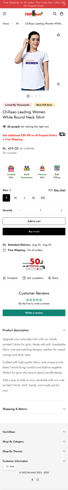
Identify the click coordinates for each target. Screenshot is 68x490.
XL (33, 198)
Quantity (7, 210)
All (17, 23)
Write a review (34, 313)
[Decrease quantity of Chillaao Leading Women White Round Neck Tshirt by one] (19, 210)
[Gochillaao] (34, 13)
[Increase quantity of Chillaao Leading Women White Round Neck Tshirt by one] (61, 210)
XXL (43, 198)
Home (6, 23)
